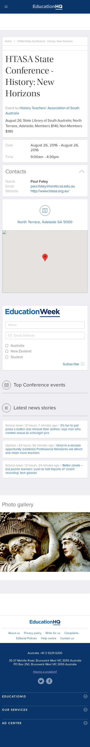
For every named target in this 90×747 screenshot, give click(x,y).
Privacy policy (32, 633)
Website (11, 191)
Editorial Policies (26, 638)
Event (8, 41)
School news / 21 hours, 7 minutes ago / (43, 429)
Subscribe (71, 364)
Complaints (71, 633)
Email (9, 186)
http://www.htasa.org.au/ (50, 191)
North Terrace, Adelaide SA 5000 (45, 222)
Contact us (67, 638)
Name (10, 181)
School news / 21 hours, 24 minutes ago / (44, 469)
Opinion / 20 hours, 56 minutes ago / (43, 449)
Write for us (52, 633)
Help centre (48, 638)
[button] (45, 257)
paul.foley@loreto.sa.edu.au (53, 186)
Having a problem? (45, 672)
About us (14, 633)
